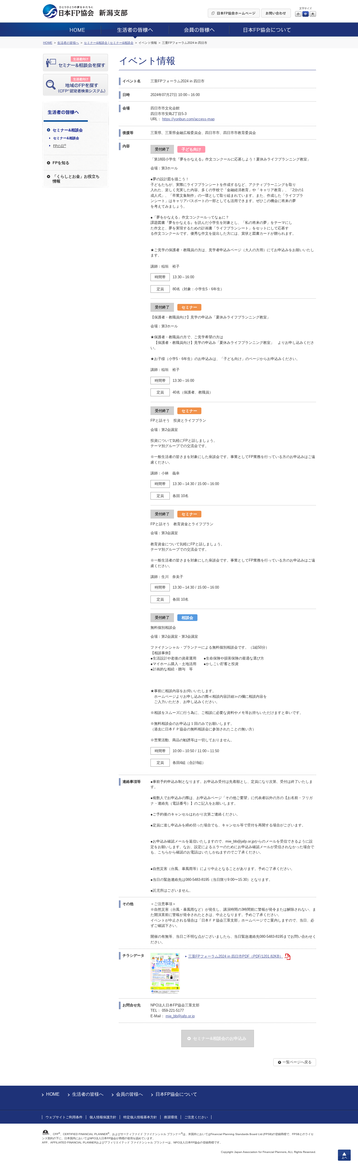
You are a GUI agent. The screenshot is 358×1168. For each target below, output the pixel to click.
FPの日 (59, 145)
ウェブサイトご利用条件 (64, 1117)
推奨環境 (170, 1117)
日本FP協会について (176, 1094)
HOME (53, 1094)
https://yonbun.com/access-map (188, 119)
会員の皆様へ (129, 1094)
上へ (344, 1155)
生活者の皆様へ (87, 1094)
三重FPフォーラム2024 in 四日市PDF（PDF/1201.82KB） (235, 956)
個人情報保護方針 (103, 1117)
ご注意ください (196, 1117)
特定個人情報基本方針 (140, 1117)
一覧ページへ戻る (297, 1062)
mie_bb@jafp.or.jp (180, 1016)
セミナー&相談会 (66, 138)
